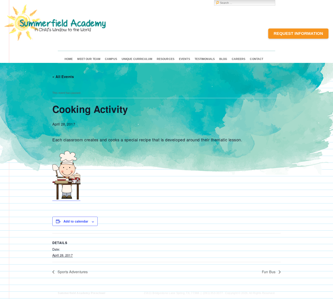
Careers (239, 59)
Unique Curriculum (137, 59)
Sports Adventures (72, 271)
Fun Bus (269, 271)
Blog (223, 59)
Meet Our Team (88, 59)
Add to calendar (75, 221)
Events (184, 59)
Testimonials (205, 59)
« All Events (63, 76)
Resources (165, 59)
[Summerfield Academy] (55, 39)
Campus (111, 59)
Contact (256, 59)
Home (69, 59)
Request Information (298, 33)
